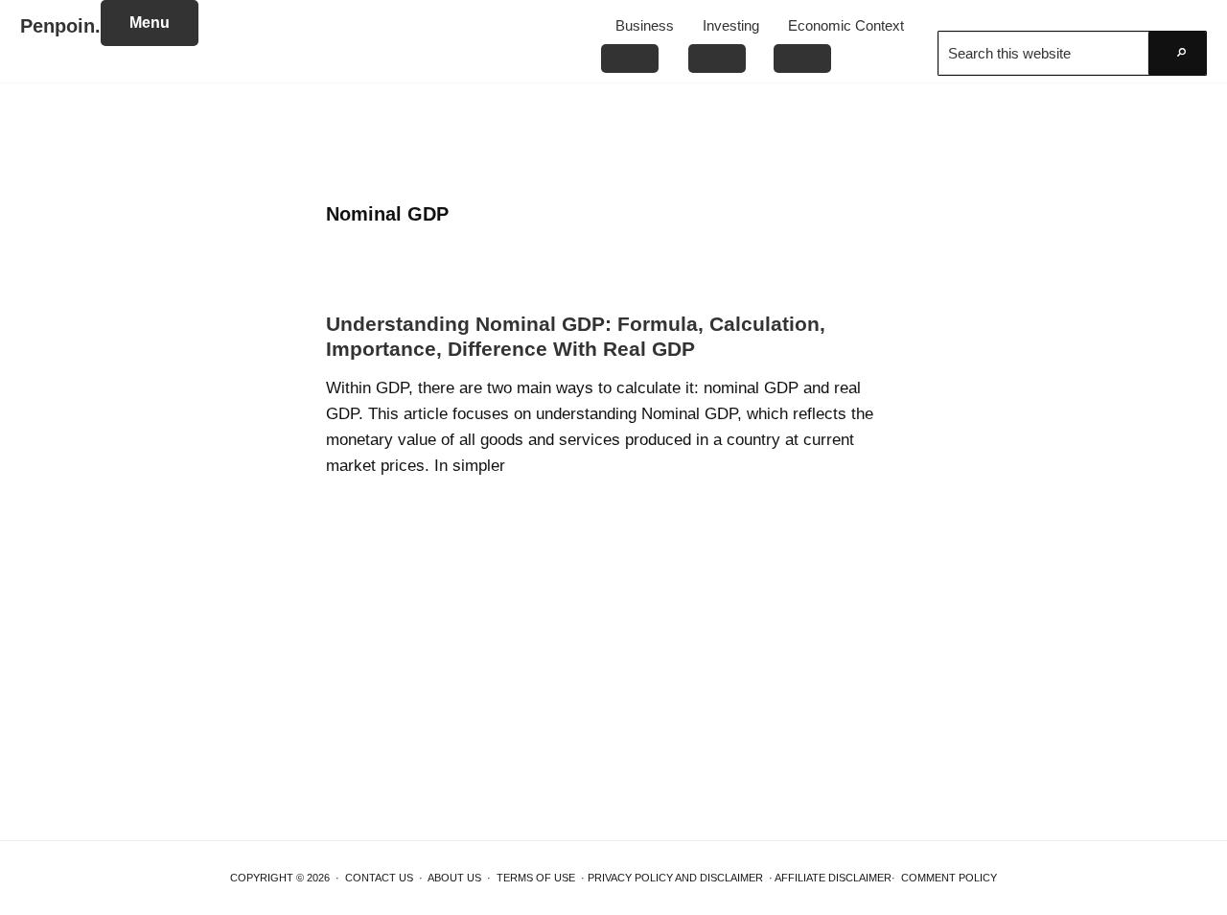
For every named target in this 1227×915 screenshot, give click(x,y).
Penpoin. (60, 25)
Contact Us (379, 877)
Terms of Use (536, 877)
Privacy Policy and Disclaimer (675, 877)
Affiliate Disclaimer (833, 877)
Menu (149, 22)
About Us (454, 877)
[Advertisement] (613, 144)
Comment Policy (949, 877)
